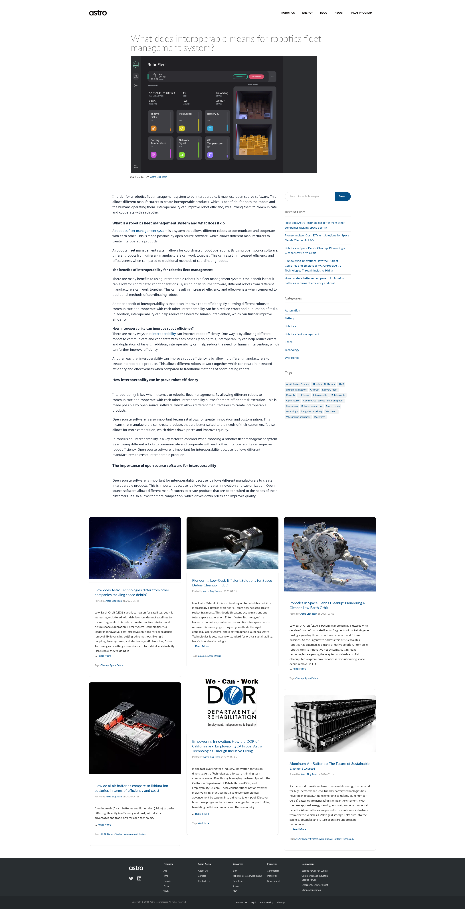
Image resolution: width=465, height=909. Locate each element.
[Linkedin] (139, 878)
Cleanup (314, 390)
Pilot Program (361, 12)
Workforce (292, 357)
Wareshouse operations (298, 417)
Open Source (293, 401)
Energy (307, 12)
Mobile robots (338, 395)
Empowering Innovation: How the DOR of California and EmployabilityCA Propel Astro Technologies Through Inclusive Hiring (313, 266)
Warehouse (331, 412)
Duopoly (290, 395)
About (339, 12)
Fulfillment (304, 395)
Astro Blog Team (158, 177)
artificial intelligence (296, 390)
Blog (323, 12)
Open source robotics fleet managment (323, 401)
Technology (292, 350)
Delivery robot (329, 390)
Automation (292, 310)
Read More (104, 655)
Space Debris (333, 406)
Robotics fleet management (302, 334)
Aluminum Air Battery (324, 384)
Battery (289, 318)
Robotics (288, 12)
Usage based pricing (311, 412)
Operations (292, 406)
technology (292, 412)
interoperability (164, 333)
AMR (341, 384)
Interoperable (320, 395)
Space (288, 342)
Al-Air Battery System (297, 384)
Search (343, 196)
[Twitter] (131, 878)
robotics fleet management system (141, 230)
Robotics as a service (312, 406)
